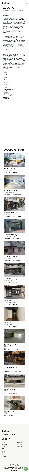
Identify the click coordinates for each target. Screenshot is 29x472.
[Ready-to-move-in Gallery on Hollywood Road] (14, 314)
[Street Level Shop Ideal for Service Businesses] (14, 292)
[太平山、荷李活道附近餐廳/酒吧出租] (14, 403)
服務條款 (17, 465)
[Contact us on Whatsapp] (26, 469)
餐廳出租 (19, 446)
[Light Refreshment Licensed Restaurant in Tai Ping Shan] (14, 204)
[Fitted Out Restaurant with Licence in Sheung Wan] (14, 226)
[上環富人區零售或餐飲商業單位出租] (14, 380)
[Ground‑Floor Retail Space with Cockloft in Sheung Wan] (14, 358)
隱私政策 (12, 465)
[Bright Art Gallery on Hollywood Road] (14, 336)
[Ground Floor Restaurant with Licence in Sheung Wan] (14, 248)
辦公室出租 (20, 444)
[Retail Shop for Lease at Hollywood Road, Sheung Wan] (14, 270)
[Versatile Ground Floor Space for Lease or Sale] (14, 182)
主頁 (3, 442)
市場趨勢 (4, 444)
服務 (3, 446)
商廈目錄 (4, 454)
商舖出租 (19, 442)
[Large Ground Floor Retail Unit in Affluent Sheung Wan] (14, 160)
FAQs (3, 448)
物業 (3, 452)
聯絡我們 (4, 456)
